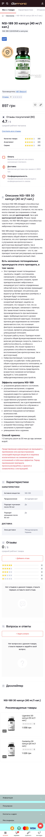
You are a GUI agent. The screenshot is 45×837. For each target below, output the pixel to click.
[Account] (42, 3)
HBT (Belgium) (21, 92)
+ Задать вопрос (22, 634)
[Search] (7, 3)
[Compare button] (40, 105)
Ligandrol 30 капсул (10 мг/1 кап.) (28, 718)
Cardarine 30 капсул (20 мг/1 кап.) (29, 743)
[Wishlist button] (35, 105)
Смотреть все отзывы (11, 131)
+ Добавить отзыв (22, 558)
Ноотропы (10, 16)
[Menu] (3, 3)
